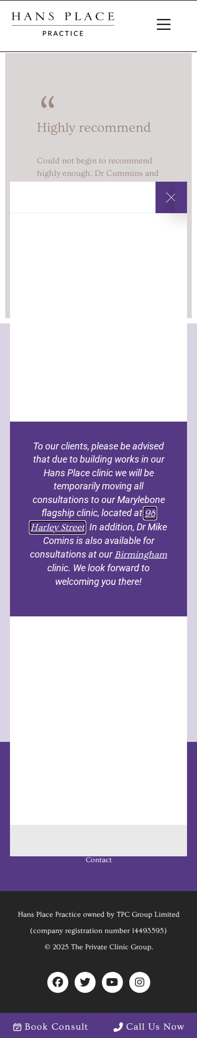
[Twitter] (85, 982)
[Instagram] (139, 982)
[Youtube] (112, 982)
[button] (164, 26)
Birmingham (141, 554)
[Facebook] (57, 982)
